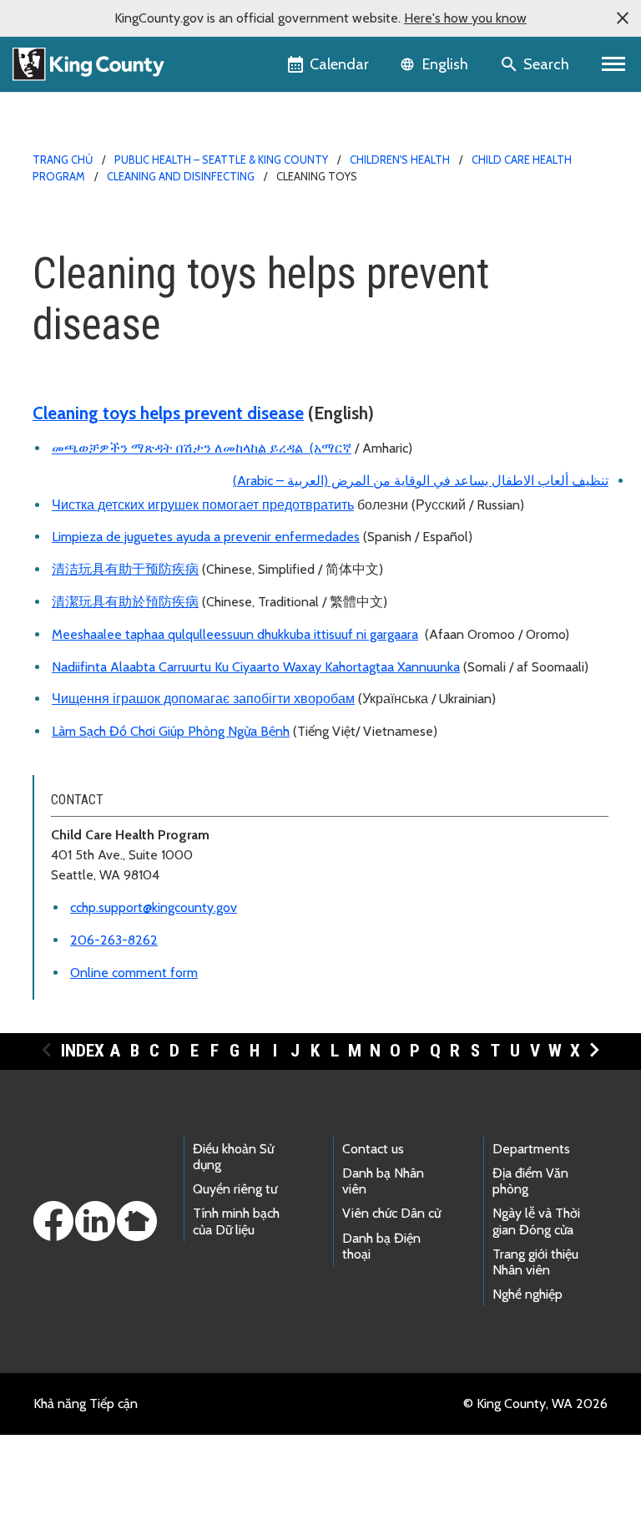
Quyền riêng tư (235, 1189)
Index (82, 1051)
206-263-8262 (114, 940)
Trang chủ (63, 159)
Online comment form (134, 972)
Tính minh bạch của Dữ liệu (236, 1221)
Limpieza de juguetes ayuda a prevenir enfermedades (206, 537)
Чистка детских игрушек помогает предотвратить (203, 505)
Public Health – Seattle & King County (221, 159)
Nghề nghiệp (527, 1294)
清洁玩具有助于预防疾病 (125, 569)
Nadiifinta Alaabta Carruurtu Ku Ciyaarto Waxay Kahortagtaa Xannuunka (256, 667)
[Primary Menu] (614, 64)
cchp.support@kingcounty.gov (153, 907)
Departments (531, 1149)
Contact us (373, 1149)
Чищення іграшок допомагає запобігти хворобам (203, 699)
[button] (622, 18)
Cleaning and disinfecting (181, 176)
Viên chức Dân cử (391, 1213)
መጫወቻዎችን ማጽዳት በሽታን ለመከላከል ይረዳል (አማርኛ (201, 448)
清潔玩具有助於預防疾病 (125, 602)
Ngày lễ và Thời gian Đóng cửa (536, 1221)
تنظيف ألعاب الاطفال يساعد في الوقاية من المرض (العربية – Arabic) (420, 481)
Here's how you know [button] (465, 18)
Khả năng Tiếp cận (85, 1403)
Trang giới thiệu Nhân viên (535, 1262)
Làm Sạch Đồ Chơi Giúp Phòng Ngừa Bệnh (171, 731)
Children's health (400, 159)
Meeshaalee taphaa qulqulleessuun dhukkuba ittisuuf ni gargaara (235, 634)
